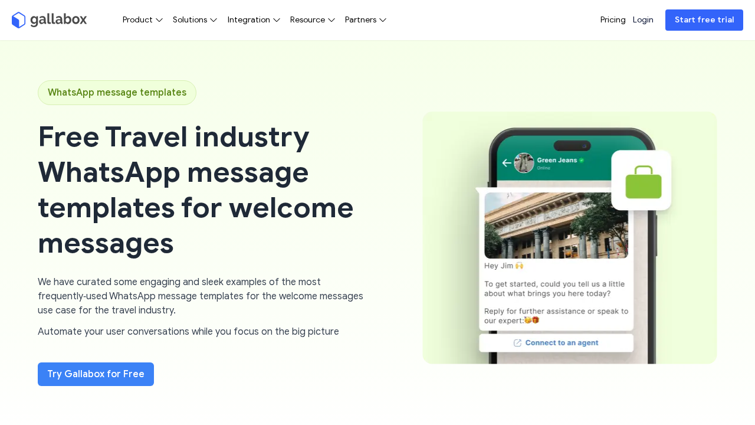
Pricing (613, 20)
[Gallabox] (49, 20)
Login (643, 20)
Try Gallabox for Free (96, 374)
